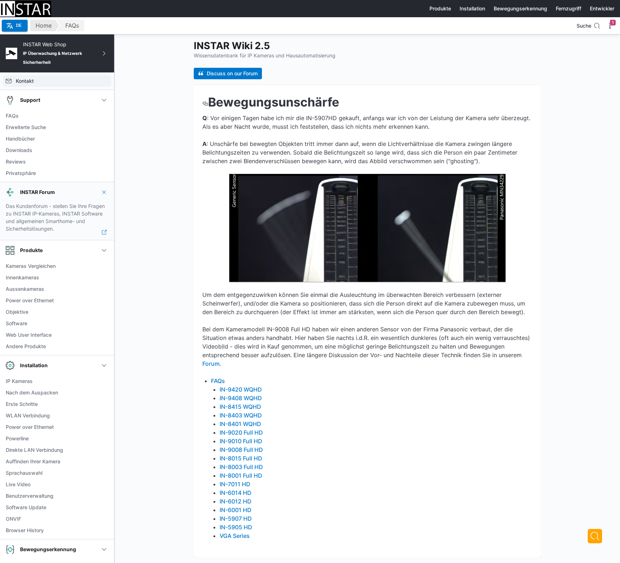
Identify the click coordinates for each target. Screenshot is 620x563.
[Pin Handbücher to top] (104, 138)
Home (44, 25)
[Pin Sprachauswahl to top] (104, 473)
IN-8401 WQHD (240, 423)
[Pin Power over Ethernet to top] (104, 300)
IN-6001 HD (236, 510)
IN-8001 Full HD (241, 475)
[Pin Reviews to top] (104, 161)
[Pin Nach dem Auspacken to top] (104, 392)
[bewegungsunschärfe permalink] (205, 102)
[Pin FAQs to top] (104, 116)
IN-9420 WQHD (241, 389)
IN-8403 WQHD (241, 415)
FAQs (72, 25)
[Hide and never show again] (104, 192)
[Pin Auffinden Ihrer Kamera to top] (104, 461)
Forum (211, 363)
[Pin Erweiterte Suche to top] (104, 127)
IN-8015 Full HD (241, 458)
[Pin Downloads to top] (104, 150)
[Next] (595, 536)
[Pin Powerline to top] (104, 438)
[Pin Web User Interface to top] (104, 335)
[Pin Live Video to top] (104, 484)
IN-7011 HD (235, 484)
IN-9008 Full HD (241, 449)
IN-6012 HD (236, 501)
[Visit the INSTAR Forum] (104, 232)
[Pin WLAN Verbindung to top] (104, 415)
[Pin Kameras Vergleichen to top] (104, 266)
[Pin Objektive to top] (104, 312)
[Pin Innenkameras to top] (104, 277)
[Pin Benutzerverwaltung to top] (104, 496)
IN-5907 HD (236, 518)
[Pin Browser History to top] (104, 530)
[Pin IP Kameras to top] (104, 381)
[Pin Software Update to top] (104, 507)
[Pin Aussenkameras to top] (104, 289)
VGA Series (235, 535)
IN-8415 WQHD (240, 406)
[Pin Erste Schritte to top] (104, 404)
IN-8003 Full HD (241, 466)
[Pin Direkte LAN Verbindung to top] (104, 450)
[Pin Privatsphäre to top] (104, 173)
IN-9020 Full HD (241, 432)
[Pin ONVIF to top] (104, 519)
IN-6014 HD (236, 492)
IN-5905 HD (236, 527)
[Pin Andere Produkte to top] (104, 346)
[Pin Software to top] (104, 323)
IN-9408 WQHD (241, 398)
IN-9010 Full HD (241, 441)
